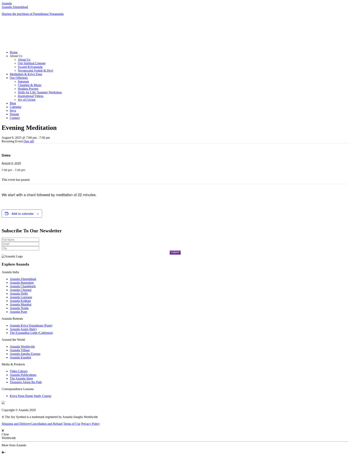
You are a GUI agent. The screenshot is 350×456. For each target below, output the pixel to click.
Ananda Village (20, 350)
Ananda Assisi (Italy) (23, 329)
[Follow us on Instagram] (8, 449)
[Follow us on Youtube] (5, 449)
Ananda (7, 3)
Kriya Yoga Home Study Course (30, 396)
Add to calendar (23, 214)
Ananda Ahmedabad (15, 7)
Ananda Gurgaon (21, 297)
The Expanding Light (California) (31, 332)
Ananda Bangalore (22, 282)
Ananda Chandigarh (23, 286)
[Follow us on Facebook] (3, 449)
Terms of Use (71, 423)
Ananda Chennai (20, 290)
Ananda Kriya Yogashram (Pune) (31, 325)
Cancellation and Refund (46, 423)
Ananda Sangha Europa (25, 353)
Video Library (19, 371)
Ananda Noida (19, 308)
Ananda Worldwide (22, 346)
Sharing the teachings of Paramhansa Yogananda (33, 14)
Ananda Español (20, 357)
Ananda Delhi (19, 293)
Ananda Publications (23, 375)
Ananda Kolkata (20, 301)
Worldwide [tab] (9, 438)
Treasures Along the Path (26, 382)
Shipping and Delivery (16, 423)
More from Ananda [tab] (14, 445)
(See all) (28, 141)
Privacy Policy (90, 423)
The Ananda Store (21, 378)
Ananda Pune (18, 311)
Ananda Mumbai (20, 304)
